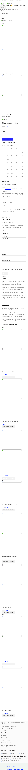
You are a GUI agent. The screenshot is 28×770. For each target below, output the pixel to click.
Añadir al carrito (7, 139)
